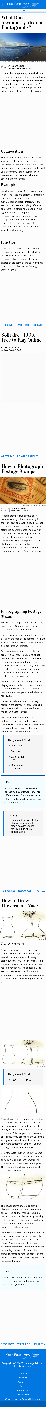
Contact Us (23, 1382)
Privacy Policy (23, 1394)
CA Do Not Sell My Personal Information (23, 1399)
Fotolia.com (42, 63)
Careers (23, 1386)
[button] (2, 4)
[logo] (23, 4)
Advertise (23, 1377)
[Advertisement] (23, 124)
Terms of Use (23, 1390)
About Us (23, 1373)
